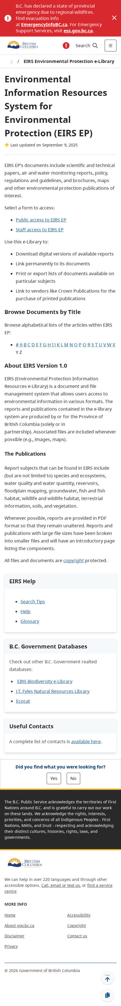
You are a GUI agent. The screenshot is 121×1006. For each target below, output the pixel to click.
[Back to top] (107, 977)
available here (86, 741)
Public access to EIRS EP (41, 220)
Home (10, 915)
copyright (73, 560)
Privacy (11, 946)
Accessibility (78, 915)
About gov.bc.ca (19, 925)
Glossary (30, 621)
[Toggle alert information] (66, 45)
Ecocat (23, 701)
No (73, 778)
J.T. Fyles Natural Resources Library (52, 691)
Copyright (76, 925)
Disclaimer (14, 936)
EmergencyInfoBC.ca (44, 24)
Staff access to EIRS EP (40, 230)
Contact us (77, 936)
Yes (53, 778)
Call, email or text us (60, 885)
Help (25, 611)
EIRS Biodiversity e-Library (44, 681)
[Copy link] (107, 995)
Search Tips (33, 601)
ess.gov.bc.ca (78, 31)
